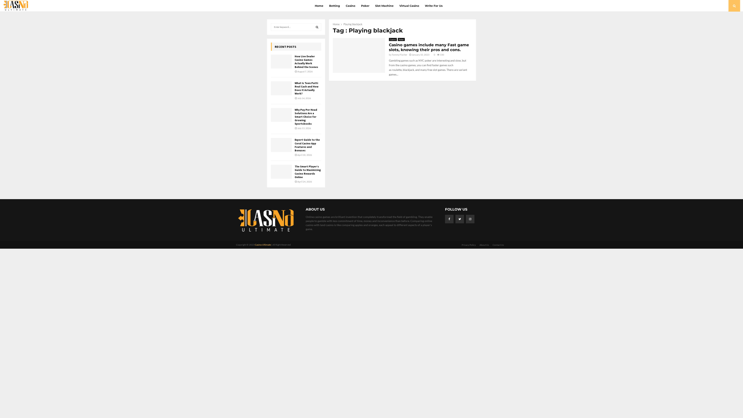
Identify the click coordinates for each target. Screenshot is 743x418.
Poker (365, 6)
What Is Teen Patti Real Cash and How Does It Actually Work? (306, 88)
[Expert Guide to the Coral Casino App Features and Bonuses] (281, 145)
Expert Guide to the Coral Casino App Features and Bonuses (307, 145)
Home (319, 6)
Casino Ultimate (263, 244)
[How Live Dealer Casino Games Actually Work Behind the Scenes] (281, 62)
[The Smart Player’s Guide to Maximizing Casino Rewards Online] (281, 172)
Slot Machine (384, 6)
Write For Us (434, 6)
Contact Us (498, 244)
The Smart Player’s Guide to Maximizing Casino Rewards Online (308, 172)
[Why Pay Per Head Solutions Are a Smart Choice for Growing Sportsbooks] (281, 115)
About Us (484, 244)
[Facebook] (449, 219)
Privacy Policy (469, 244)
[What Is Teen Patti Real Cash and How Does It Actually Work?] (281, 88)
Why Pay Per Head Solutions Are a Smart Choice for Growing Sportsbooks (306, 117)
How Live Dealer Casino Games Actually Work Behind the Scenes (306, 62)
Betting (334, 6)
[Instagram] (470, 219)
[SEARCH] (317, 27)
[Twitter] (459, 219)
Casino (350, 6)
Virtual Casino (409, 6)
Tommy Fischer (399, 54)
